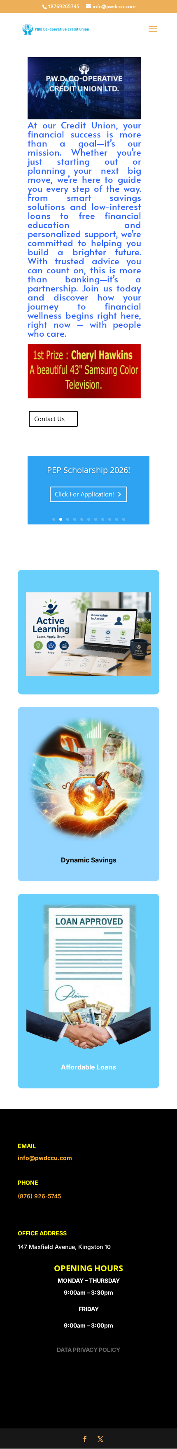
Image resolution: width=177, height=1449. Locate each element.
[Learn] (88, 673)
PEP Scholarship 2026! (88, 469)
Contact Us (49, 419)
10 (116, 519)
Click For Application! (84, 494)
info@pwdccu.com (45, 1157)
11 (123, 519)
